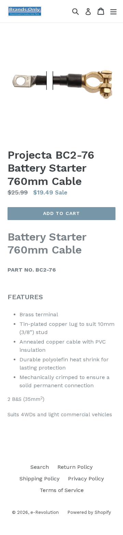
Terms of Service (62, 490)
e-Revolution (44, 512)
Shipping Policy (39, 478)
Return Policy (75, 467)
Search (39, 467)
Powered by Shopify (89, 512)
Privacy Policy (86, 478)
